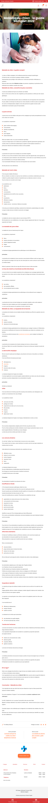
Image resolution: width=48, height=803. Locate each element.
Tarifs (34, 764)
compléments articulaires (24, 334)
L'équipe (5, 764)
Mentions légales (24, 792)
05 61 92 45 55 (7, 780)
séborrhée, (6, 364)
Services (25, 764)
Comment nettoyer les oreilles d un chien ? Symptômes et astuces (10, 735)
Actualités (15, 764)
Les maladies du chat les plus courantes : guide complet (38, 735)
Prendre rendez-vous (24, 755)
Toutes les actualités (24, 10)
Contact (43, 764)
